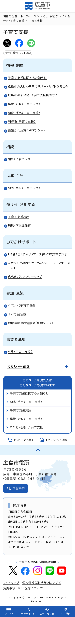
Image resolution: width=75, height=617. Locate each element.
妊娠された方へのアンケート (27, 130)
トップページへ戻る (56, 440)
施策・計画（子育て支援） (24, 104)
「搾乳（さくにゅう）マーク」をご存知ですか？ (37, 254)
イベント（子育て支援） (22, 305)
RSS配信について (30, 588)
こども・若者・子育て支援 (26, 427)
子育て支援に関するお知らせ (27, 77)
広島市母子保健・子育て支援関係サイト (34, 95)
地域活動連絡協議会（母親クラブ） (30, 323)
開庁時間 (20, 505)
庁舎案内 (19, 488)
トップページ (28, 16)
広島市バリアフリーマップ (25, 276)
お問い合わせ (47, 614)
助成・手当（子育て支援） (24, 188)
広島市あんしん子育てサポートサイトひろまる (38, 86)
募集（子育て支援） (20, 351)
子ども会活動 (17, 314)
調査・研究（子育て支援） (24, 112)
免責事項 (9, 588)
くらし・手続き (49, 16)
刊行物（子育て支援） (22, 121)
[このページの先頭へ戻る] (37, 450)
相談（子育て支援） (20, 159)
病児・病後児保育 (19, 225)
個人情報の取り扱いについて (41, 582)
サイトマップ (11, 582)
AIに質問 (66, 614)
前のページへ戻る (24, 440)
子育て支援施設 (18, 216)
